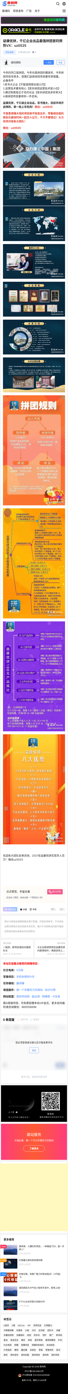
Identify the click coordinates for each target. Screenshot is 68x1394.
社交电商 (8, 1345)
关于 (37, 11)
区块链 (42, 1330)
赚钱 (16, 1350)
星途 (6, 1340)
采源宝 (33, 1350)
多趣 (58, 1330)
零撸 (41, 1350)
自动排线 (50, 1345)
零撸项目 (49, 1350)
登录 (34, 1050)
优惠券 (19, 1330)
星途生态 (14, 1340)
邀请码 (6, 11)
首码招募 (25, 1355)
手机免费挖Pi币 (25, 976)
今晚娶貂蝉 (9, 1330)
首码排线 (36, 1355)
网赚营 (46, 996)
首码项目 (55, 1355)
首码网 (46, 1355)
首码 (6, 1355)
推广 (51, 1335)
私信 (61, 62)
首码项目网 (23, 996)
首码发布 (14, 1355)
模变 (23, 1340)
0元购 (19, 970)
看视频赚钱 (50, 1340)
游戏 (30, 1340)
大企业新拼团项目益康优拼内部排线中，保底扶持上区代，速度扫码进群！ (51, 950)
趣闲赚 (20, 983)
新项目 (59, 1335)
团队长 (50, 1330)
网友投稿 (10, 52)
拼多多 (37, 1335)
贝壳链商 (8, 1350)
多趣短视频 (9, 1335)
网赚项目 (25, 1345)
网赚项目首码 (38, 1345)
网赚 (16, 1345)
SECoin (21, 1325)
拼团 (29, 1335)
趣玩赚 (24, 1350)
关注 (50, 62)
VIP (29, 1325)
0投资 (6, 1325)
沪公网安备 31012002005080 (36, 1375)
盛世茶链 (39, 1340)
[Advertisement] (34, 1197)
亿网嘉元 (48, 1325)
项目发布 (18, 11)
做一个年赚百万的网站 (29, 989)
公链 (27, 1330)
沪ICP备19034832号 (34, 1371)
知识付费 (50, 989)
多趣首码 (20, 1335)
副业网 (36, 996)
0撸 (13, 1325)
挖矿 (45, 1335)
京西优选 (37, 1325)
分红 (34, 1330)
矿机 (60, 1340)
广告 (29, 11)
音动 (58, 1350)
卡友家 (56, 996)
